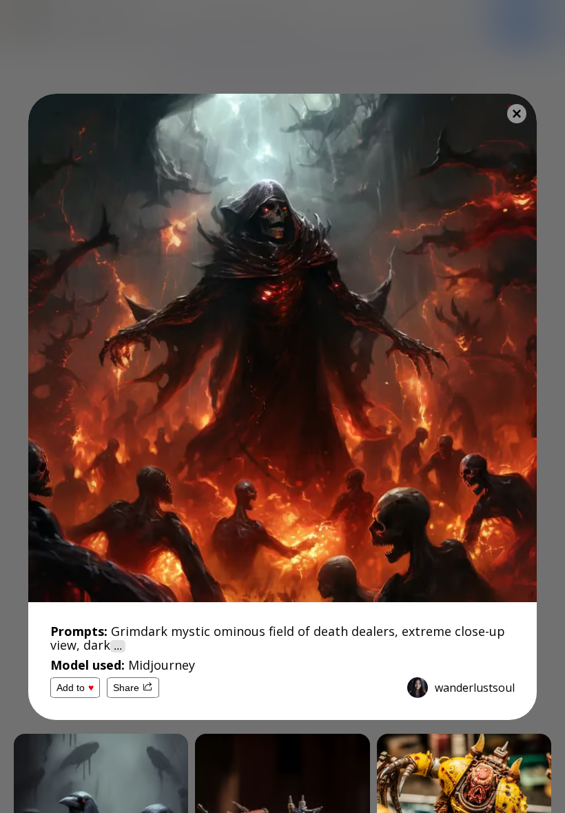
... (118, 646)
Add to (75, 687)
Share (126, 687)
